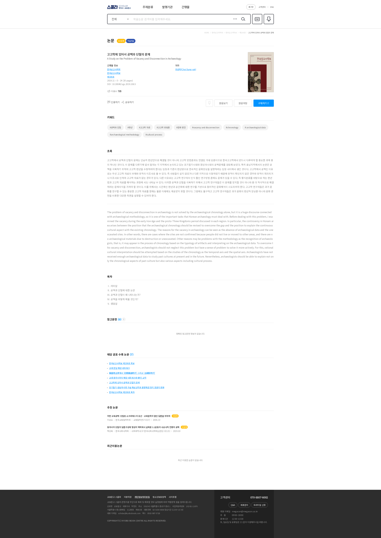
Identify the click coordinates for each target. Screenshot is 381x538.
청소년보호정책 (159, 496)
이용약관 (128, 496)
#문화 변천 (181, 127)
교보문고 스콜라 (114, 496)
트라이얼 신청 (260, 504)
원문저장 (243, 103)
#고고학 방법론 (163, 127)
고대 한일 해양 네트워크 (119, 368)
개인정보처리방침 (142, 496)
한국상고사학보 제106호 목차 (122, 392)
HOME (206, 33)
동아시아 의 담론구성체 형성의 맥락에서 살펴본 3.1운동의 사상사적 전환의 (143, 427)
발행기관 (167, 7)
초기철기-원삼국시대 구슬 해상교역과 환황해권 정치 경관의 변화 (136, 387)
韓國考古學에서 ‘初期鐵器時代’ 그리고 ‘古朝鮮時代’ (132, 372)
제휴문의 (244, 504)
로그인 (251, 7)
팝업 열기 (123, 319)
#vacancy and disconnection (205, 127)
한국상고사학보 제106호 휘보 (122, 363)
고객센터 (262, 7)
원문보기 (223, 103)
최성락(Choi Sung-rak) (185, 69)
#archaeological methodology (124, 134)
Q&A (233, 504)
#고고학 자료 (144, 127)
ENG (272, 7)
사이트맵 (172, 496)
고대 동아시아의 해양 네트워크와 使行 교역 (127, 377)
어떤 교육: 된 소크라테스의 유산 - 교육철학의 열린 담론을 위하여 (138, 416)
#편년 (130, 127)
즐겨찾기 (209, 103)
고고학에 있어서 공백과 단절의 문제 (124, 382)
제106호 (110, 76)
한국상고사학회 (113, 69)
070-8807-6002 (259, 497)
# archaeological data (255, 127)
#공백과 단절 (115, 127)
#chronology (232, 127)
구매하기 (262, 103)
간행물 (185, 7)
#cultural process (154, 134)
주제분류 (148, 7)
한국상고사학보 (113, 73)
